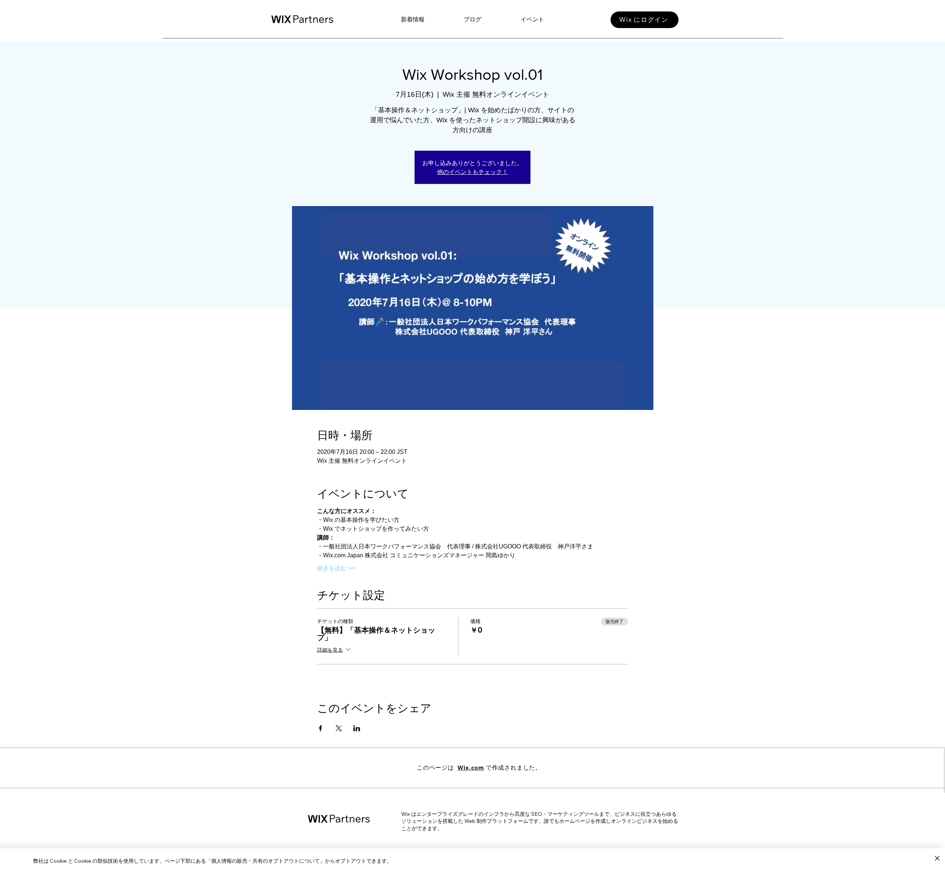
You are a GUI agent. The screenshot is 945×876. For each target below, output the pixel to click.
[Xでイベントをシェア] (338, 728)
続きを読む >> (336, 568)
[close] (937, 858)
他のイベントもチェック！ (472, 171)
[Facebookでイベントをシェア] (320, 728)
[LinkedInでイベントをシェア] (356, 728)
